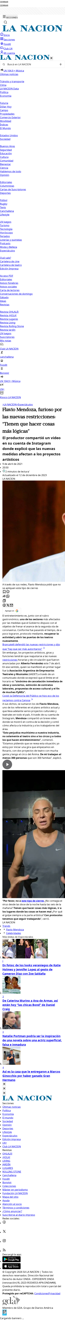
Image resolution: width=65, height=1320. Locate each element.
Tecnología (6, 229)
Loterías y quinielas (11, 239)
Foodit (7, 44)
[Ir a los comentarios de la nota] (8, 592)
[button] (32, 227)
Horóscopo (6, 232)
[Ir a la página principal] (32, 30)
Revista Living (7, 322)
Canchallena (7, 211)
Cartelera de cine (9, 261)
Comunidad (6, 160)
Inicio (7, 35)
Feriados (5, 236)
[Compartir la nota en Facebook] (4, 605)
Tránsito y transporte (12, 81)
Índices (4, 124)
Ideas (3, 301)
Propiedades (7, 113)
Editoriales (6, 182)
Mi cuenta (9, 53)
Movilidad (5, 121)
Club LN (8, 48)
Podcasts (5, 243)
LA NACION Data (9, 88)
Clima (3, 85)
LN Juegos (5, 221)
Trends (6, 926)
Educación (6, 153)
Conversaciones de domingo (16, 293)
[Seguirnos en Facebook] (4, 1223)
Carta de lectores (10, 290)
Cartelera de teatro (11, 265)
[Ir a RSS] (4, 1251)
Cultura (4, 157)
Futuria (4, 103)
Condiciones (41, 1293)
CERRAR (4, 2)
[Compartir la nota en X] (8, 605)
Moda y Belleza (8, 247)
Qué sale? (5, 257)
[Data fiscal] (4, 1314)
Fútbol (3, 200)
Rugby (3, 203)
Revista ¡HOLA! (8, 315)
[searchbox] (31, 64)
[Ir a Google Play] (11, 1261)
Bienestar (5, 164)
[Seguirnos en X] (4, 1232)
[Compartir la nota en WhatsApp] (8, 596)
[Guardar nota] (4, 592)
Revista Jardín (7, 329)
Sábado (4, 297)
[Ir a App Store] (11, 1268)
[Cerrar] (51, 58)
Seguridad (6, 149)
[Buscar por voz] (61, 64)
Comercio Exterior (10, 117)
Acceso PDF (6, 275)
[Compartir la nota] (4, 596)
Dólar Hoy (5, 106)
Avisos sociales (8, 286)
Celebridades (13, 933)
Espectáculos (24, 404)
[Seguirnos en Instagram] (4, 1241)
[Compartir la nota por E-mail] (11, 605)
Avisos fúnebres (9, 283)
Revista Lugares (9, 319)
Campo (4, 110)
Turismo (4, 225)
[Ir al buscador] (5, 22)
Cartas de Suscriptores (13, 189)
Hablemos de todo (10, 171)
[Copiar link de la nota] (4, 601)
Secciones (9, 39)
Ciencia (4, 167)
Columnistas (7, 185)
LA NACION (9, 404)
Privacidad (54, 1293)
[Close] (4, 1084)
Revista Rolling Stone (12, 326)
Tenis (3, 207)
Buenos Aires (7, 146)
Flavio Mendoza (15, 929)
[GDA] (11, 1304)
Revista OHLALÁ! (9, 311)
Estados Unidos (9, 135)
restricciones (10, 659)
